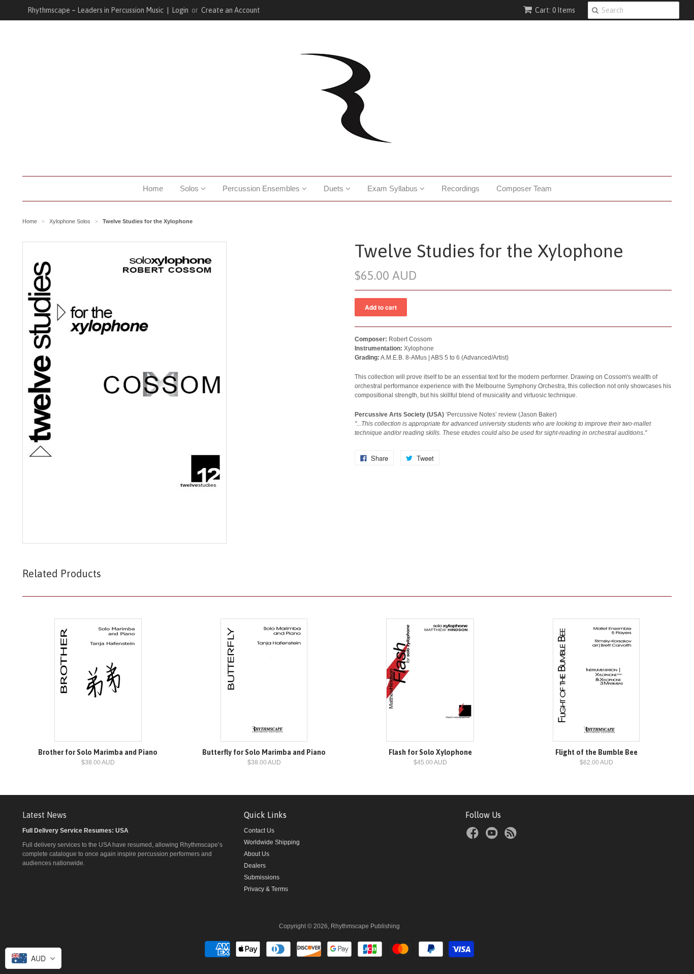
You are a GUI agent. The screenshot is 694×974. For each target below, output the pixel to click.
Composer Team (524, 188)
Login (180, 10)
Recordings (460, 188)
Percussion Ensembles (262, 188)
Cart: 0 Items (555, 10)
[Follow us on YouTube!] (493, 836)
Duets (334, 188)
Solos (190, 188)
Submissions (261, 877)
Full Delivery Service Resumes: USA (75, 830)
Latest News (44, 814)
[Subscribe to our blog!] (512, 836)
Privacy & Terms (266, 889)
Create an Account (230, 10)
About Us (256, 854)
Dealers (255, 865)
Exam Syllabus (393, 188)
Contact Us (259, 830)
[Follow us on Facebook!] (474, 836)
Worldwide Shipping (272, 842)
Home (153, 188)
